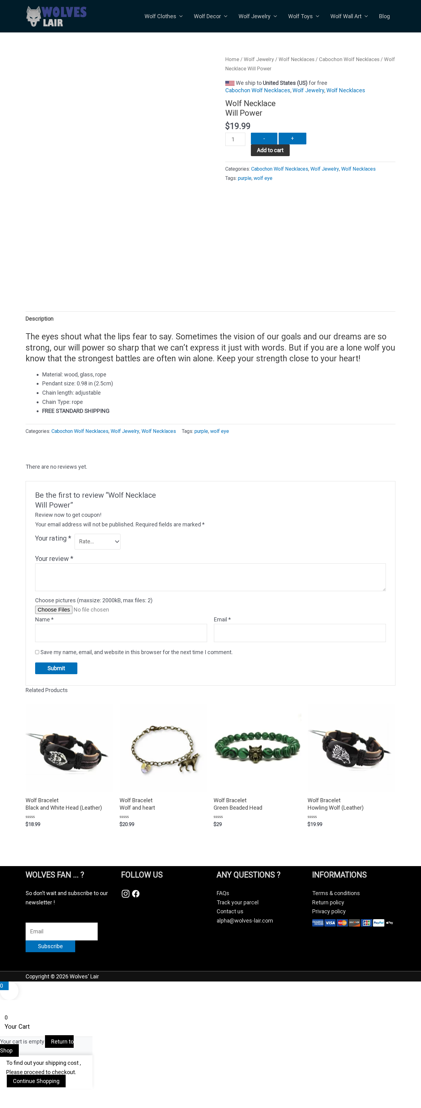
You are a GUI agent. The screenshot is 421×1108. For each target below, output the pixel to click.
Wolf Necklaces (296, 59)
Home (232, 59)
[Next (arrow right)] (38, 1105)
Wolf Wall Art (346, 16)
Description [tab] (40, 318)
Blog (384, 16)
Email (222, 619)
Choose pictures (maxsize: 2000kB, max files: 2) (94, 600)
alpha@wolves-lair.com (245, 920)
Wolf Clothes (160, 16)
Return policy (328, 902)
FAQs (223, 893)
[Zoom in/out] (12, 1095)
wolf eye (263, 178)
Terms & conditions (336, 893)
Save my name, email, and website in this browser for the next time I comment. (136, 652)
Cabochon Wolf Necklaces (349, 59)
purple (244, 178)
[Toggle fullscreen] (38, 1095)
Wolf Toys (300, 16)
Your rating (53, 538)
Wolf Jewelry (255, 16)
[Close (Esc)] (90, 1095)
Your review (54, 558)
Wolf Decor (207, 16)
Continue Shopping (36, 1081)
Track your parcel (238, 902)
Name (44, 619)
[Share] (64, 1095)
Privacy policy (329, 911)
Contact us (230, 911)
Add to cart (270, 150)
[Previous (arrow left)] (12, 1105)
